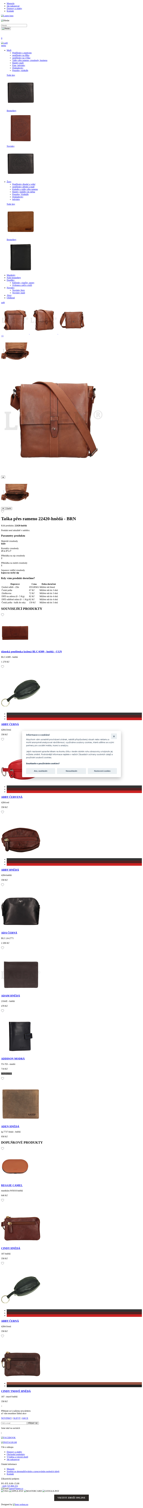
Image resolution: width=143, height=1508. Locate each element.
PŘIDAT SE (33, 1423)
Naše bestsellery (14, 277)
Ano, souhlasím (40, 771)
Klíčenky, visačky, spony (23, 282)
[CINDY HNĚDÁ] (20, 1243)
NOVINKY (6, 1418)
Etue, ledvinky (18, 65)
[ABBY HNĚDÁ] (20, 854)
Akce (9, 295)
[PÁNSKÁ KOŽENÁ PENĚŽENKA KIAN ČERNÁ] (21, 270)
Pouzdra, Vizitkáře (20, 194)
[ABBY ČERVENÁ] (20, 782)
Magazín (10, 3)
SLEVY (17, 1418)
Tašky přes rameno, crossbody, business (29, 60)
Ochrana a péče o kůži (22, 285)
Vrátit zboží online (71, 1498)
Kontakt (10, 11)
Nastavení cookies (102, 771)
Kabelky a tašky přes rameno (25, 189)
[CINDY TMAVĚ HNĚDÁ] (20, 1378)
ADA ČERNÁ (9, 932)
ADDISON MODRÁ (13, 1058)
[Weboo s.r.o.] (20, 1504)
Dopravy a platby (14, 8)
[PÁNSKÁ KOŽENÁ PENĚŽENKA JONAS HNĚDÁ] (21, 141)
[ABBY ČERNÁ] (20, 709)
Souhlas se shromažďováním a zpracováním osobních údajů (33, 1471)
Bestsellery (11, 110)
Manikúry (11, 275)
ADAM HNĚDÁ (10, 995)
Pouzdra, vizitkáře (20, 70)
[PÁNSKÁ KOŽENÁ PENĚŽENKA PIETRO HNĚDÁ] (21, 235)
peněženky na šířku (20, 55)
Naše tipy (11, 75)
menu (3, 45)
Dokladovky (17, 68)
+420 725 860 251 (10, 1486)
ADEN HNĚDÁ (10, 1126)
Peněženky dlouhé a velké (23, 184)
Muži (9, 50)
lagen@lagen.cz (16, 1488)
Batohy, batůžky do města (23, 192)
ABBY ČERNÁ (10, 724)
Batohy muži (18, 63)
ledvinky (16, 199)
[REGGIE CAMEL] (15, 1180)
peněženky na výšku (21, 58)
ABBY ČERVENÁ (11, 797)
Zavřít (8, 508)
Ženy (9, 182)
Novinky (11, 146)
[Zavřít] (114, 736)
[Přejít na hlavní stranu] (7, 16)
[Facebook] (8, 1437)
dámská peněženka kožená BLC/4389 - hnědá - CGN (31, 651)
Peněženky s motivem (22, 53)
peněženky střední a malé (23, 187)
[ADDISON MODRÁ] (20, 1053)
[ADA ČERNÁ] (20, 927)
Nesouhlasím (71, 771)
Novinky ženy (18, 290)
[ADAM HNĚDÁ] (20, 990)
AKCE (25, 1418)
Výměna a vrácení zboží (17, 1457)
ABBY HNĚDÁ (10, 869)
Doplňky (11, 280)
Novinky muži (18, 293)
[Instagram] (9, 1442)
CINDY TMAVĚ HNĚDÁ (16, 1391)
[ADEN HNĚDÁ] (20, 1121)
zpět (3, 302)
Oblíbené (11, 298)
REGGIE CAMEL (12, 1185)
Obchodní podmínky (16, 1454)
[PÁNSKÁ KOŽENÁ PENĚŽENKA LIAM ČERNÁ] (21, 106)
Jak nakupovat (13, 6)
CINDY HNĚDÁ (10, 1248)
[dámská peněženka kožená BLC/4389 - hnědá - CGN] (15, 646)
